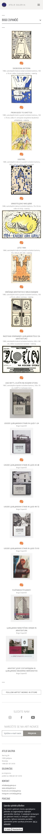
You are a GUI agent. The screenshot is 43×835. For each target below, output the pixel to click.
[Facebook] (21, 717)
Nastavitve (17, 829)
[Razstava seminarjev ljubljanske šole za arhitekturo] (21, 331)
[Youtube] (33, 717)
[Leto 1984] (21, 243)
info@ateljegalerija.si (9, 785)
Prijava (32, 733)
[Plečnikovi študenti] (21, 585)
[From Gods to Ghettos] (21, 107)
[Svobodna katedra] (21, 63)
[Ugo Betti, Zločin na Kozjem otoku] (21, 378)
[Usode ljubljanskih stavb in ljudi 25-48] (21, 460)
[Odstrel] (21, 154)
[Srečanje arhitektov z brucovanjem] (21, 287)
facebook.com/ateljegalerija (11, 791)
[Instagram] (10, 717)
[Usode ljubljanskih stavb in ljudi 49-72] (21, 501)
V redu (8, 829)
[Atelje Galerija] (13, 5)
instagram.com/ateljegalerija (11, 794)
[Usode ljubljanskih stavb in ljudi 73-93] (21, 543)
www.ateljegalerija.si (9, 788)
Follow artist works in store (21, 692)
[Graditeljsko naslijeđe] (21, 198)
